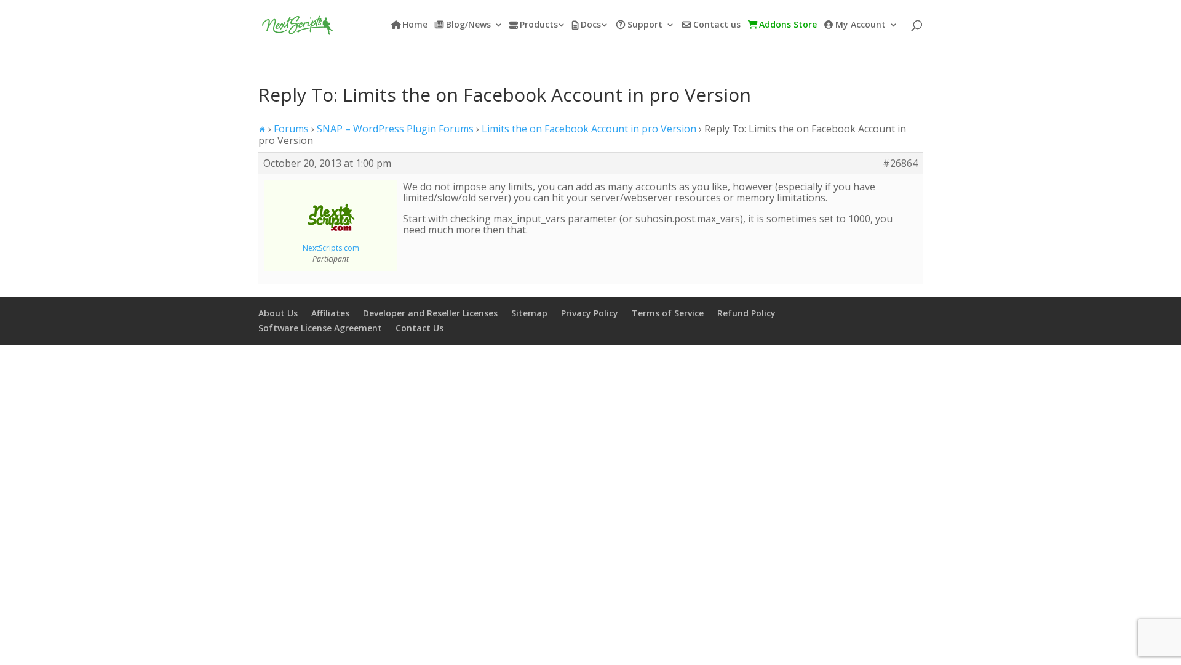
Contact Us (419, 328)
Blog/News (468, 25)
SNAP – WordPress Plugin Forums (395, 128)
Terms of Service (668, 313)
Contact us (717, 25)
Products (539, 25)
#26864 (900, 163)
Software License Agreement (320, 328)
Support (644, 25)
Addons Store (788, 25)
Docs (591, 25)
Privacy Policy (589, 313)
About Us (278, 313)
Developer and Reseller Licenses (430, 313)
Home (414, 25)
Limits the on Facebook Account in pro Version (589, 128)
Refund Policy (746, 313)
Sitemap (529, 313)
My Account (860, 25)
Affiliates (330, 313)
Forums (291, 128)
